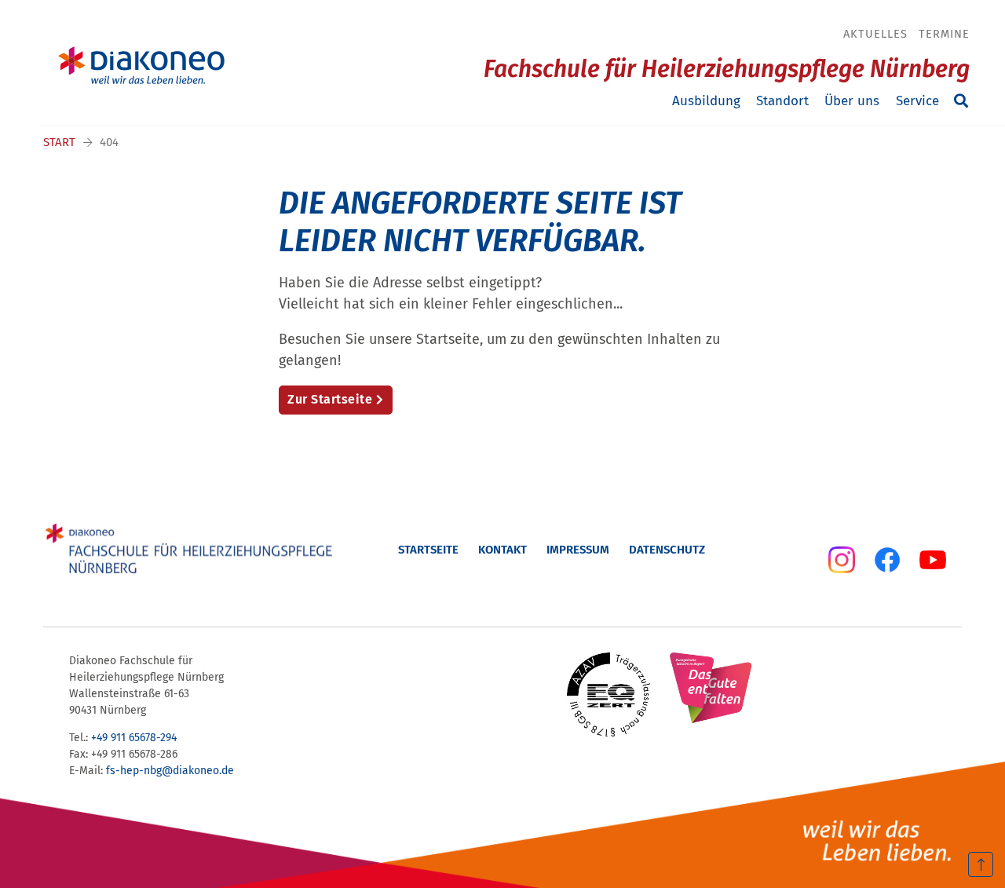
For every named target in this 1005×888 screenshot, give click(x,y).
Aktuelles (875, 34)
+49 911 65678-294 (134, 737)
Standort (782, 101)
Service (917, 101)
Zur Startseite (329, 399)
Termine (944, 34)
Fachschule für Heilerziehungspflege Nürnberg (727, 69)
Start (59, 142)
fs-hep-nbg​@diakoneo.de (170, 770)
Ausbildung (706, 101)
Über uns (851, 101)
